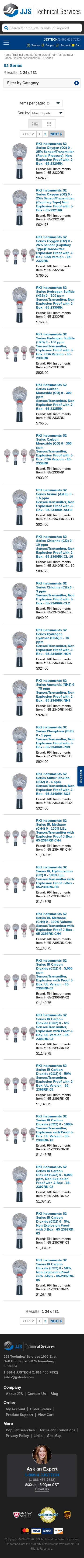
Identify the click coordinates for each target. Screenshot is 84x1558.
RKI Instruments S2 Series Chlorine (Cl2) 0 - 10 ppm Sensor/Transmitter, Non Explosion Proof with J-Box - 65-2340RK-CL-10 (55, 546)
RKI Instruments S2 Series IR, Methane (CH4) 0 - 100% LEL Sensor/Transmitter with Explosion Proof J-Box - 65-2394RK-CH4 (55, 830)
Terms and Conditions (57, 1430)
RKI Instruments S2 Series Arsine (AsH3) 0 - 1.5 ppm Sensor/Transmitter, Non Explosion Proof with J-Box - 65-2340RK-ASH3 (55, 500)
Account (65, 45)
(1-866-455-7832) (69, 39)
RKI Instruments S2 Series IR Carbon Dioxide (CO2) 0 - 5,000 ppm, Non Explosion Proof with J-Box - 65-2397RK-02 (54, 1177)
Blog (54, 1394)
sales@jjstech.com (19, 1377)
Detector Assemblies (26, 58)
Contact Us (37, 1394)
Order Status (40, 1409)
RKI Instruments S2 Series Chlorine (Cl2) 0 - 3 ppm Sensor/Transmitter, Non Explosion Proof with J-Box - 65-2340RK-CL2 (55, 593)
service (35, 45)
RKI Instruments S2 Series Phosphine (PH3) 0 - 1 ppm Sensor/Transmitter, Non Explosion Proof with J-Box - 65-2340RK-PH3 (55, 737)
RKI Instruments (23, 54)
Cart (78, 45)
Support (50, 45)
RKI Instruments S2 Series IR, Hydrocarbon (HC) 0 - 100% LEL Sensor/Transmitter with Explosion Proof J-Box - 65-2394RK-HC (55, 877)
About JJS (14, 1394)
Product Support (19, 1415)
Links (38, 1436)
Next (55, 134)
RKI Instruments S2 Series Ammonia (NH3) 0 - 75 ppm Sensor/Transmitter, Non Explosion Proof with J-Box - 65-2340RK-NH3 (55, 690)
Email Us (42, 1489)
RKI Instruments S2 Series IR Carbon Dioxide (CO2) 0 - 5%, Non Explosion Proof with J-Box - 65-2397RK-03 (55, 1223)
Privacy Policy (17, 1436)
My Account (15, 1409)
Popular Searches (20, 1430)
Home (7, 54)
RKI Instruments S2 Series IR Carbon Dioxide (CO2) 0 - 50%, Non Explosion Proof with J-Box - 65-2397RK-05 (55, 1270)
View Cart (46, 1415)
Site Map (54, 1436)
